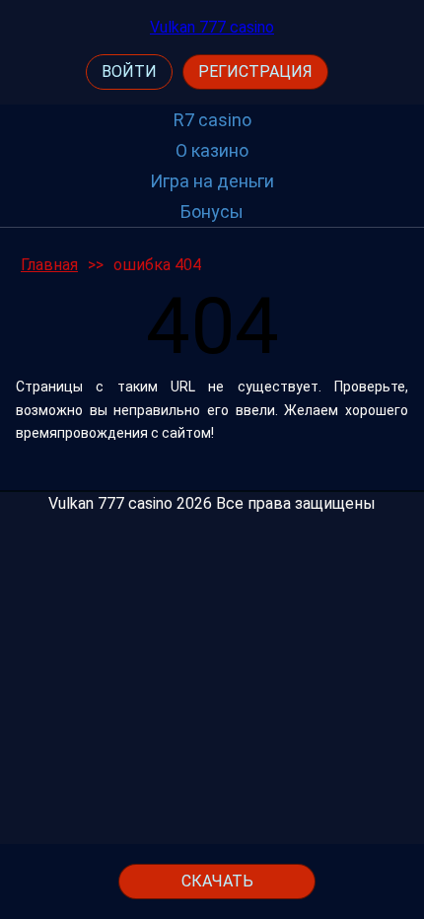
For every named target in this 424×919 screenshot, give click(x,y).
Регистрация (255, 71)
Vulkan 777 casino (212, 27)
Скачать (217, 881)
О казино (212, 150)
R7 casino (212, 119)
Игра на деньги (212, 181)
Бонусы (212, 211)
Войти (129, 71)
